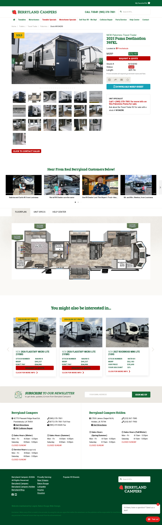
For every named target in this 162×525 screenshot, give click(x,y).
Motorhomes (34, 20)
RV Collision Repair (24, 428)
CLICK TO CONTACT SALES (26, 151)
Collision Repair (106, 20)
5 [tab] (48, 88)
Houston (41, 493)
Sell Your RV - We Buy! (88, 20)
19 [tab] (74, 88)
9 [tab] (55, 88)
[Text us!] (153, 520)
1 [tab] (40, 88)
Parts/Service (121, 20)
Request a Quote (128, 58)
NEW (109, 35)
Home (14, 26)
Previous (13, 61)
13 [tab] (63, 88)
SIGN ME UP (141, 394)
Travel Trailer (32, 26)
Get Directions (22, 425)
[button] (160, 187)
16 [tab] (68, 88)
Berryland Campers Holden (23, 487)
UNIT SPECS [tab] (39, 212)
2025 (110, 38)
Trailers (22, 26)
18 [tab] (72, 88)
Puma (120, 38)
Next (101, 61)
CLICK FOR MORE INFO (26, 373)
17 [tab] (70, 88)
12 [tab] (61, 88)
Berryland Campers (20, 483)
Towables (22, 20)
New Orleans (42, 480)
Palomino (43, 26)
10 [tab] (57, 88)
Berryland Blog (18, 490)
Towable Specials (49, 20)
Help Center (134, 20)
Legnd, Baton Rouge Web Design (46, 506)
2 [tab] (42, 88)
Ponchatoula (123, 48)
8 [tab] (53, 88)
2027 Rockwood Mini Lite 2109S (124, 353)
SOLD (19, 35)
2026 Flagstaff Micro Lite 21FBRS (32, 353)
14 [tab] (65, 88)
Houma (40, 490)
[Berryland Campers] (34, 12)
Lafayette (41, 487)
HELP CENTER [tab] (59, 212)
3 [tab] (44, 88)
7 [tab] (51, 88)
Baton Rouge (43, 483)
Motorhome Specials (67, 20)
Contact (145, 20)
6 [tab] (50, 88)
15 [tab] (67, 88)
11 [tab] (59, 88)
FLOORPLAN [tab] (21, 212)
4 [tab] (46, 88)
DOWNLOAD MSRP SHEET (129, 86)
